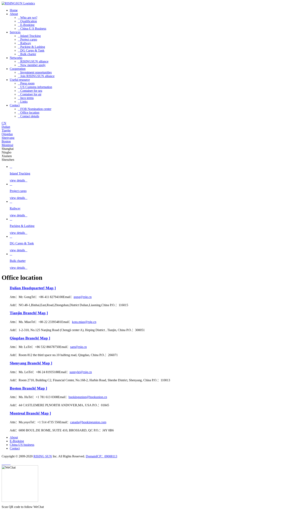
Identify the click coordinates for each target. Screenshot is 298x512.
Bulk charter (27, 54)
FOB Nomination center (34, 109)
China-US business (22, 444)
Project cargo (27, 39)
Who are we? (27, 17)
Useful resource (20, 79)
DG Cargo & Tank (31, 50)
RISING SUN (42, 456)
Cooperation (18, 68)
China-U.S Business (32, 28)
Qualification (27, 21)
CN (4, 123)
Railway (24, 43)
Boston (6, 141)
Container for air (29, 94)
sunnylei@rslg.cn (81, 372)
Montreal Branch (30, 413)
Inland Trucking (29, 36)
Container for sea (30, 90)
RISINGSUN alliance (33, 61)
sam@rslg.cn (78, 347)
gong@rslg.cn (83, 297)
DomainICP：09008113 (101, 456)
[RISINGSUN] (18, 3)
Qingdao (7, 134)
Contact (15, 105)
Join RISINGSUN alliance (36, 76)
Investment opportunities (35, 72)
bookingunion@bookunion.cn (88, 397)
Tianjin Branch (29, 313)
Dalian (6, 127)
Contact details (28, 116)
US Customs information (35, 87)
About (14, 14)
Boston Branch (28, 388)
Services (15, 32)
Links (23, 101)
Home (14, 10)
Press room (26, 83)
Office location (28, 112)
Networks (16, 57)
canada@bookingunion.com (88, 422)
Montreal (7, 145)
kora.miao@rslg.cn (84, 322)
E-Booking (26, 25)
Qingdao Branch (30, 338)
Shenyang (8, 137)
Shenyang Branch (31, 363)
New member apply (32, 65)
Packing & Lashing (31, 47)
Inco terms (26, 98)
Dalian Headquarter (33, 288)
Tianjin (6, 130)
